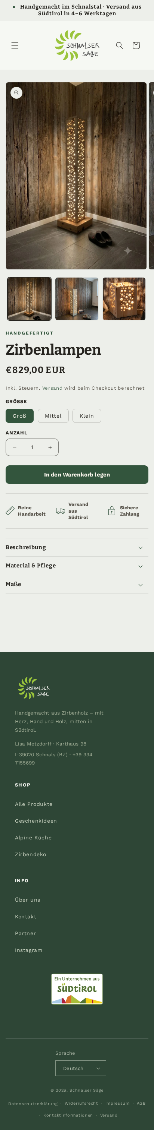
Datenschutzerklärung (33, 1103)
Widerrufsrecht (81, 1103)
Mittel (53, 416)
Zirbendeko (30, 854)
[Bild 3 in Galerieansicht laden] (124, 299)
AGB (141, 1103)
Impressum (117, 1103)
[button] (15, 45)
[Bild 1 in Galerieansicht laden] (29, 299)
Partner (25, 933)
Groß (20, 416)
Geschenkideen (36, 821)
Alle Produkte (34, 804)
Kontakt (25, 916)
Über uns (27, 900)
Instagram (28, 950)
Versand (52, 388)
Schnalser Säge (87, 1090)
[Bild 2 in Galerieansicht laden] (77, 299)
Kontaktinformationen (68, 1115)
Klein (87, 416)
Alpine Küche (33, 838)
